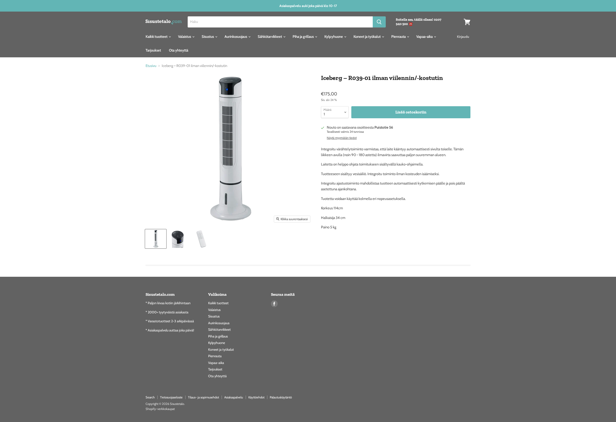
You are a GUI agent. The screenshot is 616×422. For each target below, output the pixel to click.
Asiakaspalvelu (233, 397)
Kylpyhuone (334, 36)
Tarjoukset (153, 50)
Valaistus (185, 36)
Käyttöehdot (256, 397)
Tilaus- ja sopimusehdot (203, 397)
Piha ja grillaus (303, 36)
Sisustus (208, 36)
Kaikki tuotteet (157, 36)
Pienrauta (398, 36)
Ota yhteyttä (178, 50)
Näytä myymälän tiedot (342, 138)
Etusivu (151, 66)
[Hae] (379, 21)
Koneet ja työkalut (367, 36)
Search (150, 397)
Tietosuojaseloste (171, 397)
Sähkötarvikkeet (270, 36)
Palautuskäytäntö (281, 397)
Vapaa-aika (424, 36)
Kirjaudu (463, 36)
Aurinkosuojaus (236, 36)
